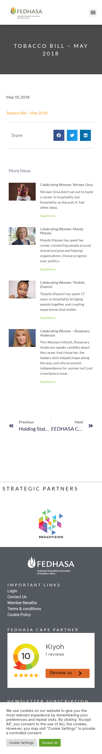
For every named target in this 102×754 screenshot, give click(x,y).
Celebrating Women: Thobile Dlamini (62, 284)
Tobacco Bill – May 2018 (26, 112)
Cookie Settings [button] (21, 743)
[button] (93, 12)
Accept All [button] (50, 743)
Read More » (48, 216)
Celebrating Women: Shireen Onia (66, 184)
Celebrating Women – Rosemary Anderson (65, 333)
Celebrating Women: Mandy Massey (61, 231)
